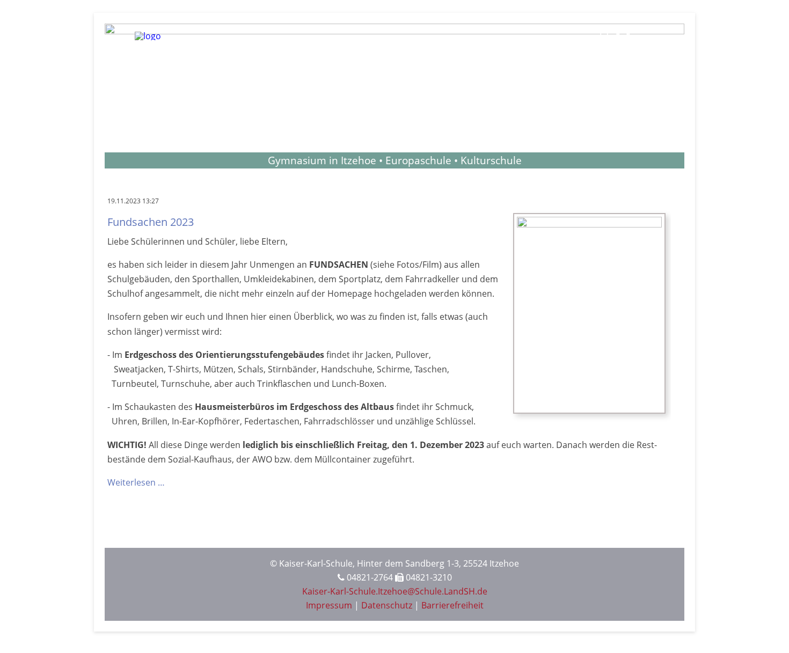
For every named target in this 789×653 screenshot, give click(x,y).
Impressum (329, 605)
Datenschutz (386, 605)
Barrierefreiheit (452, 605)
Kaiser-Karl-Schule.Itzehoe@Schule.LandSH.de (394, 591)
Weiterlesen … (136, 482)
